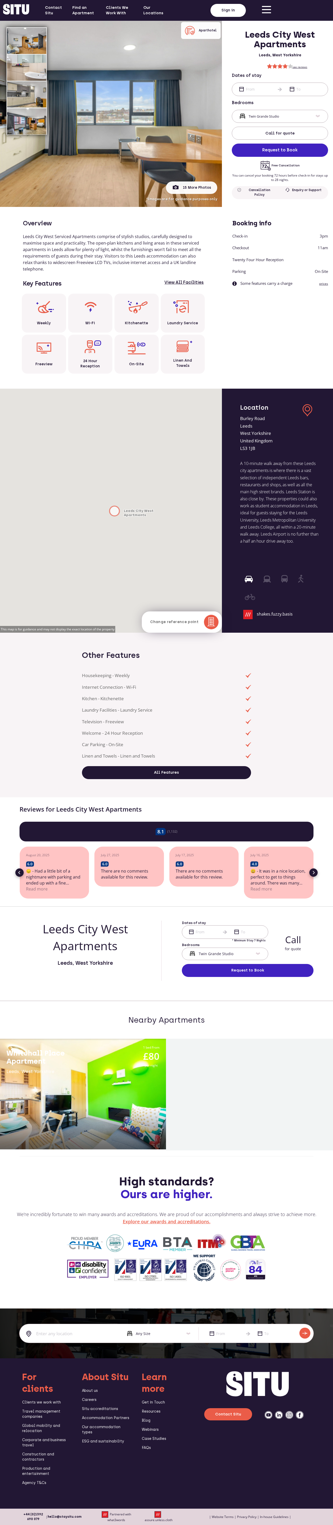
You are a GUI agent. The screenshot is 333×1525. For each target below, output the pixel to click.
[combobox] (69, 1334)
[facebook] (300, 1415)
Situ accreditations (100, 1409)
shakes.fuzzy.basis (275, 614)
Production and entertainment (36, 1471)
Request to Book (280, 149)
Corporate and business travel (44, 1442)
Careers (89, 1400)
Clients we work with (41, 1402)
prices (323, 283)
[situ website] (16, 10)
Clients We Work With (117, 10)
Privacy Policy (247, 1517)
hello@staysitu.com (64, 1517)
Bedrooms (243, 102)
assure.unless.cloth (158, 1520)
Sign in (228, 10)
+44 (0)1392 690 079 (33, 1517)
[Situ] (257, 1395)
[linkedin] (279, 1415)
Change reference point (174, 622)
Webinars (150, 1429)
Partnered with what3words (119, 1517)
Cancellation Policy (259, 192)
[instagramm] (289, 1415)
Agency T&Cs (34, 1483)
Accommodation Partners (105, 1418)
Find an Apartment (83, 10)
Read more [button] (37, 889)
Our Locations (153, 10)
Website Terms (223, 1517)
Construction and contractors (38, 1457)
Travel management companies (41, 1414)
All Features (166, 772)
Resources (151, 1411)
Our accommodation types (101, 1429)
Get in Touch (153, 1402)
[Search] (304, 1333)
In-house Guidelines (274, 1517)
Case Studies (154, 1438)
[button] (19, 872)
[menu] (266, 10)
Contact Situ (53, 10)
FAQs (146, 1448)
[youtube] (268, 1415)
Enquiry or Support (307, 190)
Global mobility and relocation (41, 1428)
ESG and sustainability (103, 1441)
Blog (146, 1420)
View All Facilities (184, 282)
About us (90, 1390)
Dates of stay (246, 75)
